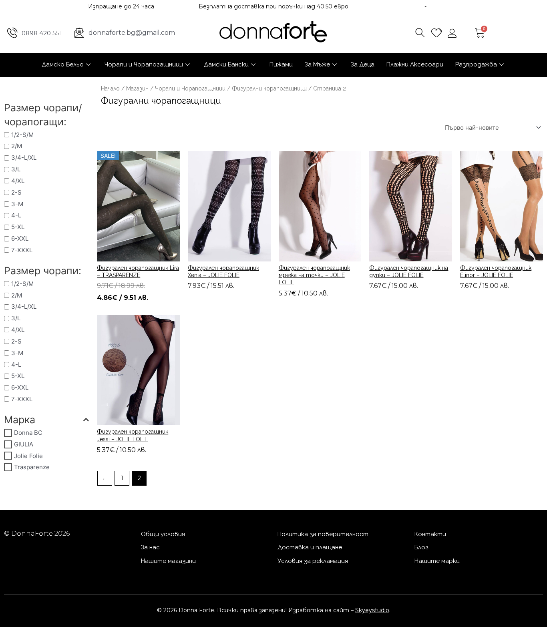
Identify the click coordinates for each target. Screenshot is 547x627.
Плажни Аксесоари (414, 64)
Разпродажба (476, 64)
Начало (110, 88)
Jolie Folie (28, 456)
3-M (17, 204)
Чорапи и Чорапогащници (144, 64)
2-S (16, 192)
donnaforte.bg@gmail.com (131, 32)
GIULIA (23, 444)
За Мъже (317, 64)
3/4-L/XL (23, 157)
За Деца (362, 64)
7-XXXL (21, 250)
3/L (15, 169)
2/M (16, 146)
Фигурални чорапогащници (269, 88)
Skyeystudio (372, 610)
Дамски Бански (226, 64)
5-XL (17, 227)
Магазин (137, 88)
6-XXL (19, 238)
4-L (16, 215)
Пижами (281, 64)
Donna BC (28, 432)
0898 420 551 (42, 33)
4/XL (17, 181)
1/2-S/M (22, 135)
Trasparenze (32, 467)
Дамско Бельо (63, 64)
